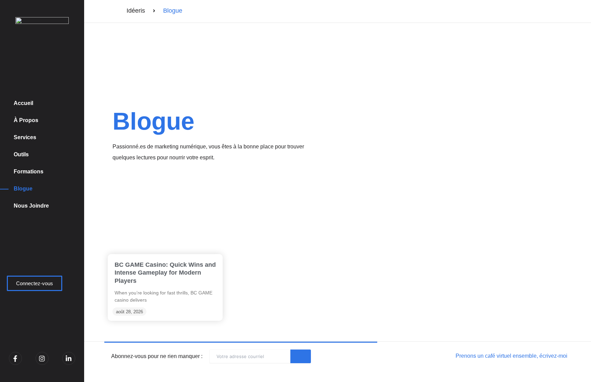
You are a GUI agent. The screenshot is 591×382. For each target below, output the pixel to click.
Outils (21, 154)
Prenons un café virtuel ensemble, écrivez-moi (511, 356)
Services (25, 137)
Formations (28, 171)
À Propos (26, 120)
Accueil (23, 103)
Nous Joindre (31, 206)
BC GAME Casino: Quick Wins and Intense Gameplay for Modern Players (165, 272)
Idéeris (136, 10)
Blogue (23, 189)
